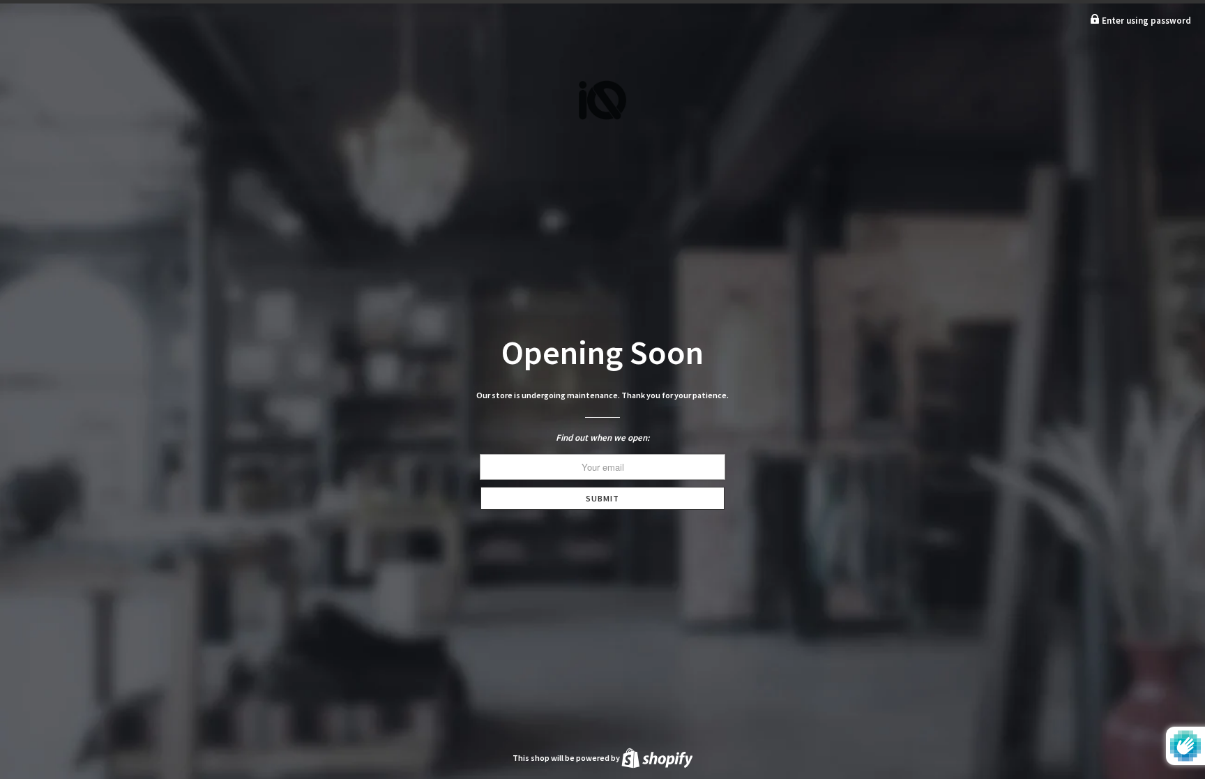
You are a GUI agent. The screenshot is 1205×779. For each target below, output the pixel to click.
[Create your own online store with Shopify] (657, 758)
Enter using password (1145, 21)
